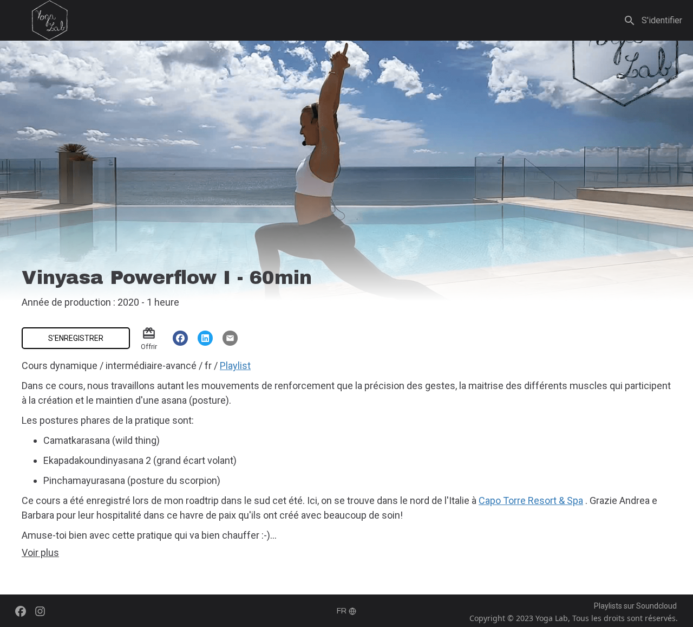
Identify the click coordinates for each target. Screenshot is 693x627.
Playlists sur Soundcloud (635, 606)
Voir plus (40, 552)
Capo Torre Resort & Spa (531, 500)
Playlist (235, 365)
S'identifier (662, 20)
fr (341, 611)
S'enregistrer (75, 338)
